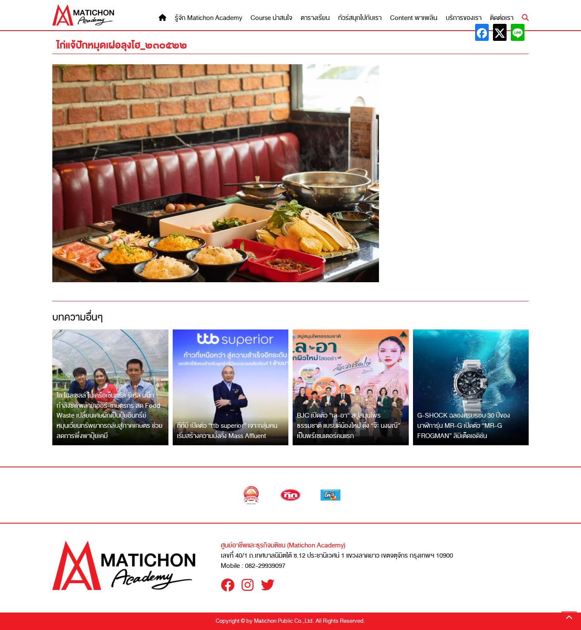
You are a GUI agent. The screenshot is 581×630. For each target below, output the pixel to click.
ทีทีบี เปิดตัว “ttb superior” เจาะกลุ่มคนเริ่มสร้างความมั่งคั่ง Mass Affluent (227, 431)
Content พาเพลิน (413, 18)
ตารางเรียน (315, 18)
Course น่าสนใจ (271, 18)
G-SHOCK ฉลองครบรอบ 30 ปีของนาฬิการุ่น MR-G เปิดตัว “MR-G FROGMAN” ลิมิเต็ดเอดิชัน (463, 425)
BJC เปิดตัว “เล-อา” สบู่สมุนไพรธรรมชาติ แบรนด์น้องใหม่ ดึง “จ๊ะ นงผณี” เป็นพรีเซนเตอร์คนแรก (348, 425)
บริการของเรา (463, 18)
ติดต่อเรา (501, 18)
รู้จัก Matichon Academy (208, 18)
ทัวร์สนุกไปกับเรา (360, 18)
